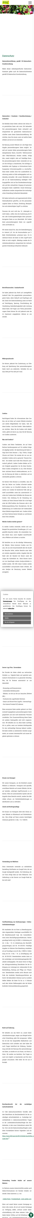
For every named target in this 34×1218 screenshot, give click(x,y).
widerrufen (11, 608)
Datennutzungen (7, 601)
